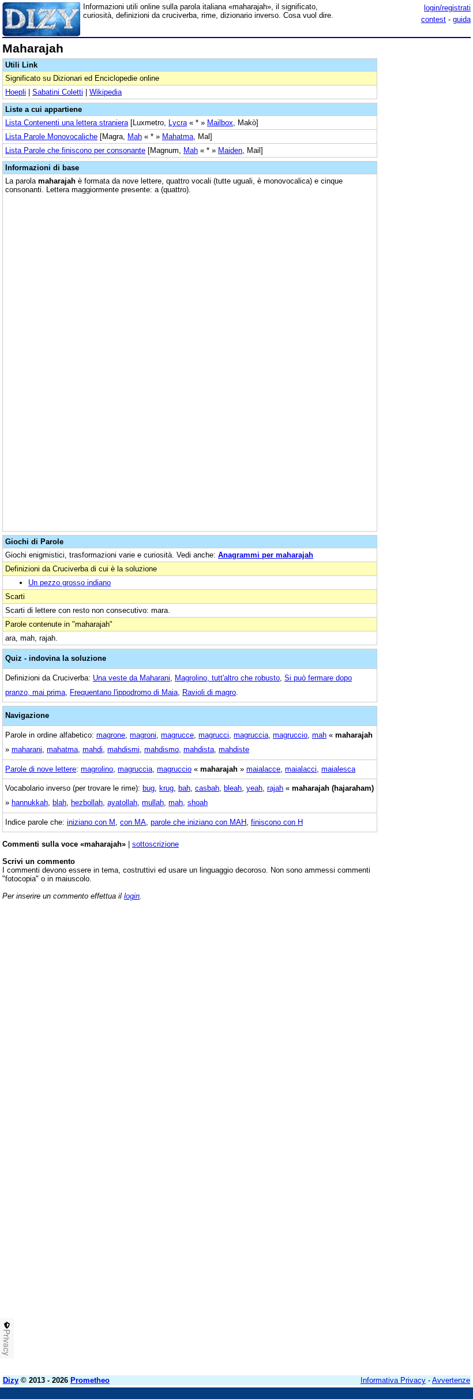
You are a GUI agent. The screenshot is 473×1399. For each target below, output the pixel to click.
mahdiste (234, 749)
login (132, 896)
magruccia (251, 735)
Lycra (177, 122)
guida (462, 19)
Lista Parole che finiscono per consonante (75, 150)
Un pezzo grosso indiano (69, 582)
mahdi (92, 749)
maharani (27, 749)
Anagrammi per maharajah (265, 555)
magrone (110, 735)
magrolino (97, 769)
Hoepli (15, 92)
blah (59, 802)
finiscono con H (277, 822)
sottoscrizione (155, 844)
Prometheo (90, 1380)
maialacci (301, 769)
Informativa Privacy (393, 1380)
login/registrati (447, 7)
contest (433, 19)
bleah (233, 788)
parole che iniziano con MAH (198, 822)
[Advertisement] (384, 981)
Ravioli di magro (209, 692)
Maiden (230, 150)
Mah (134, 136)
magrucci (213, 735)
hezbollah (87, 802)
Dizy (10, 1380)
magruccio (290, 735)
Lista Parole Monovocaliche (51, 136)
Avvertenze (451, 1380)
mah (319, 735)
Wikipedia (105, 92)
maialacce (263, 769)
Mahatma (177, 136)
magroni (143, 735)
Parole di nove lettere (40, 769)
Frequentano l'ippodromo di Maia (124, 692)
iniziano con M (91, 822)
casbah (207, 788)
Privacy (7, 1342)
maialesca (338, 769)
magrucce (177, 735)
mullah (153, 802)
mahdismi (123, 749)
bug (148, 788)
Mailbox (220, 122)
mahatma (62, 749)
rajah (275, 788)
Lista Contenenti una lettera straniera (66, 122)
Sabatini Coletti (57, 92)
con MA (133, 822)
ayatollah (122, 802)
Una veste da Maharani (131, 678)
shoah (197, 802)
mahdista (198, 749)
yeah (254, 788)
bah (184, 788)
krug (166, 788)
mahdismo (161, 749)
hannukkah (30, 802)
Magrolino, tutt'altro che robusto (227, 678)
